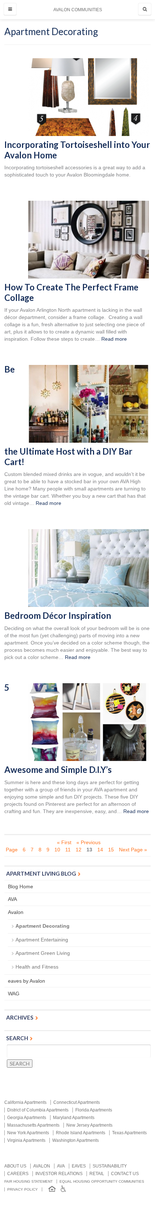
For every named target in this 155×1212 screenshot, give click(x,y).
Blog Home (20, 886)
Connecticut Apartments (76, 1102)
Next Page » (133, 849)
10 (57, 849)
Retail (96, 1173)
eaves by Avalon (26, 981)
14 (100, 849)
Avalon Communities (77, 9)
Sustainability (110, 1166)
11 (68, 849)
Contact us (125, 1173)
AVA (12, 899)
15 (111, 849)
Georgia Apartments (26, 1117)
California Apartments (25, 1102)
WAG (13, 993)
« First (64, 842)
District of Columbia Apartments (37, 1110)
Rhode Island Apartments (80, 1132)
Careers (17, 1173)
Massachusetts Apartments (33, 1125)
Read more (114, 339)
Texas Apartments (129, 1132)
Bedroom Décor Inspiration (57, 616)
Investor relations (59, 1173)
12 (78, 849)
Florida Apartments (93, 1110)
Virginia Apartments (26, 1140)
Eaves (79, 1166)
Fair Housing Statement (28, 1181)
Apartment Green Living (42, 953)
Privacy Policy (22, 1189)
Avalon (15, 912)
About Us (15, 1166)
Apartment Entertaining (41, 940)
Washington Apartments (75, 1140)
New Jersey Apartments (89, 1125)
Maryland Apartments (73, 1117)
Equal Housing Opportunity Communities (101, 1181)
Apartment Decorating (42, 926)
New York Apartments (28, 1132)
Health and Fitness (36, 967)
